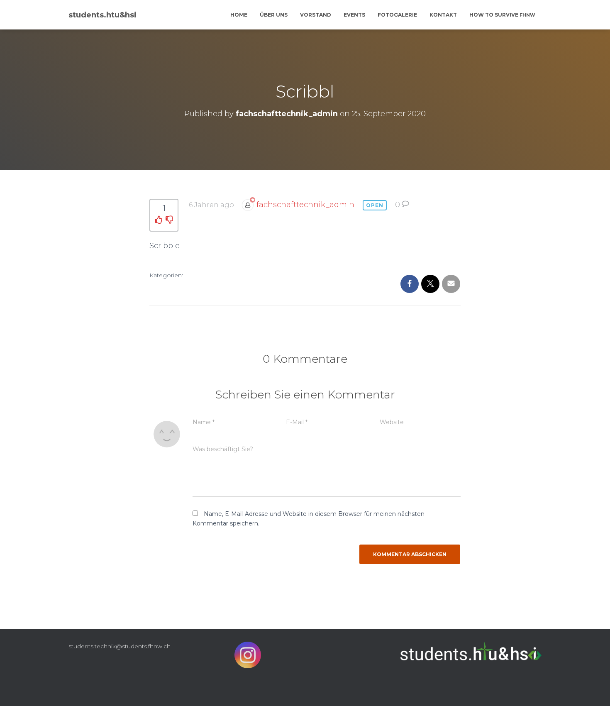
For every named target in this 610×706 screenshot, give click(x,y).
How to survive (502, 15)
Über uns (274, 15)
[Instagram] (247, 657)
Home (238, 15)
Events (354, 15)
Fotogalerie (397, 15)
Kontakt (443, 15)
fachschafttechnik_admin (305, 204)
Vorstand (315, 15)
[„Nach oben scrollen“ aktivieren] (593, 689)
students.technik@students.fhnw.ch (119, 646)
